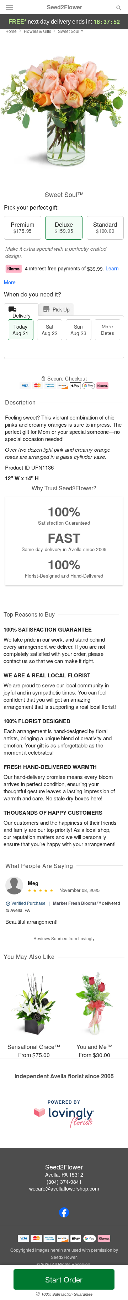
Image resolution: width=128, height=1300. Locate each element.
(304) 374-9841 (64, 1181)
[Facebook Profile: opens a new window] (64, 1212)
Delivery (21, 314)
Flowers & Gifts (37, 31)
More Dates (107, 329)
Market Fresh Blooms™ (77, 903)
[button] (113, 1284)
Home (11, 31)
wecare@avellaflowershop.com (64, 1188)
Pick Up (61, 309)
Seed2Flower (64, 7)
